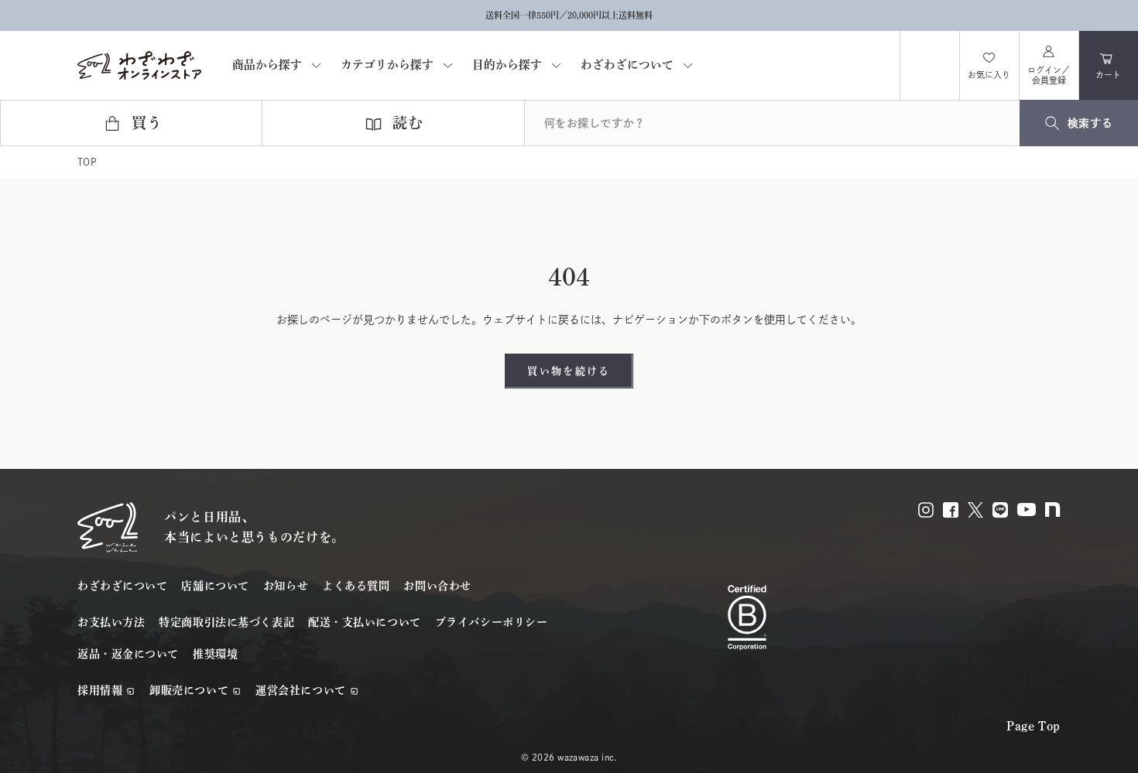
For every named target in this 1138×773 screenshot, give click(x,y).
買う (147, 123)
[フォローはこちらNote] (1053, 509)
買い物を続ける (568, 371)
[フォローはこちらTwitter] (975, 510)
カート (1116, 72)
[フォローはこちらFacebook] (950, 510)
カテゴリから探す (387, 65)
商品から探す (267, 65)
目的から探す (507, 65)
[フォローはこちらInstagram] (926, 510)
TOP (86, 161)
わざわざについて (627, 65)
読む (407, 123)
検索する (1090, 123)
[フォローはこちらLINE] (1000, 510)
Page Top (1033, 726)
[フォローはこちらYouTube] (1026, 509)
